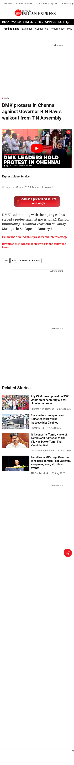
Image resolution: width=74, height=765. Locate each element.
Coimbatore (41, 28)
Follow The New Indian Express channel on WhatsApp (34, 237)
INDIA (5, 22)
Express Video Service (16, 176)
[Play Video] (37, 148)
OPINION (50, 22)
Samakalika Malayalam (47, 3)
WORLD (16, 22)
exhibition (27, 28)
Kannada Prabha (24, 3)
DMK (6, 260)
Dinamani (7, 3)
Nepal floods (58, 28)
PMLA (70, 28)
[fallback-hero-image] (15, 402)
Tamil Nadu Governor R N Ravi (26, 260)
